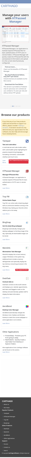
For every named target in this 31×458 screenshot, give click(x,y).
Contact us (7, 447)
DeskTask (6, 428)
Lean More (4, 161)
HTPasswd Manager (17, 19)
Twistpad (6, 413)
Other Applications (9, 438)
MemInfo (6, 432)
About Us (6, 404)
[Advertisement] (15, 376)
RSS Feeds (7, 407)
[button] (11, 106)
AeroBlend (7, 435)
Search (6, 450)
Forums (6, 444)
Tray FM (6, 419)
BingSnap (6, 423)
